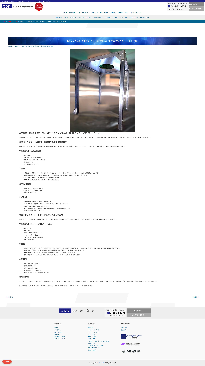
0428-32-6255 (178, 6)
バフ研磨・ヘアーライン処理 (95, 345)
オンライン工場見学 (59, 336)
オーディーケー (101, 363)
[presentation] (76, 13)
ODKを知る (72, 13)
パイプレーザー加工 (71, 17)
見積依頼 (194, 4)
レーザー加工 (134, 17)
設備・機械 (95, 13)
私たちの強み (58, 332)
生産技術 (113, 13)
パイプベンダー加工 (85, 17)
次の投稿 (195, 297)
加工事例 (120, 13)
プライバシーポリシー (60, 339)
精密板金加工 (98, 17)
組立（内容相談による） (94, 348)
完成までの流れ (104, 13)
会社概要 (56, 334)
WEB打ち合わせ (196, 8)
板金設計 (59, 17)
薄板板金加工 (91, 339)
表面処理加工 (145, 17)
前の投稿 (9, 297)
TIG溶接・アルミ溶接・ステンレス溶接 (116, 17)
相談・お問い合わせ (136, 13)
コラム (127, 13)
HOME (65, 13)
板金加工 (43, 46)
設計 (52, 46)
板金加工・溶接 (83, 13)
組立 (48, 46)
